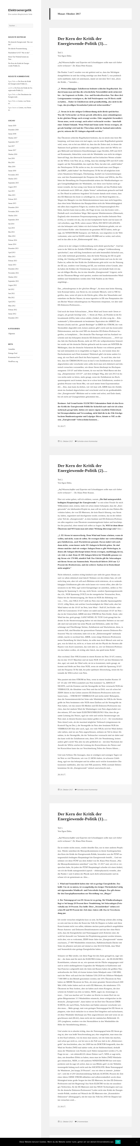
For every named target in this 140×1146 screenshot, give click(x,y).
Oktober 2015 (12, 179)
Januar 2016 (12, 171)
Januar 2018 (12, 134)
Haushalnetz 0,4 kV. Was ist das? (19, 53)
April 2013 (11, 252)
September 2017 (13, 142)
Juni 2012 (11, 293)
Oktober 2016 (12, 154)
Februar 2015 (12, 199)
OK (118, 1142)
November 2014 (13, 211)
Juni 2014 (11, 228)
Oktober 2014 (12, 216)
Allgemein (11, 334)
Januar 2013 (12, 265)
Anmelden (11, 349)
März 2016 (11, 167)
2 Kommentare (82, 1122)
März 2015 (11, 195)
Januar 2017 (12, 150)
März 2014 (11, 236)
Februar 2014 (12, 240)
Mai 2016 (11, 162)
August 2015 (12, 187)
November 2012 (13, 273)
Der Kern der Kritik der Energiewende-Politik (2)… (82, 468)
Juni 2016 (11, 158)
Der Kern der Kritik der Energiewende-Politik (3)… (82, 41)
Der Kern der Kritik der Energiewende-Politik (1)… (82, 816)
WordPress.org (13, 361)
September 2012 (13, 281)
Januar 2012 (12, 314)
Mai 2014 (11, 232)
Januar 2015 (12, 203)
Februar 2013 (12, 261)
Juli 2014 (11, 224)
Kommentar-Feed (14, 357)
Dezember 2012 (13, 269)
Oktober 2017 (12, 138)
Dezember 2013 (13, 248)
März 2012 (11, 306)
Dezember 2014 (13, 207)
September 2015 (13, 183)
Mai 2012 (11, 298)
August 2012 (12, 285)
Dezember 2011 (13, 318)
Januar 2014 (12, 244)
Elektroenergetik (19, 10)
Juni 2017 (11, 146)
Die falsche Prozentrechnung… (18, 49)
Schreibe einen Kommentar (87, 441)
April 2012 (11, 302)
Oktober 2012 (12, 277)
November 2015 (13, 175)
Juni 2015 (11, 191)
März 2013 (11, 257)
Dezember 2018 (13, 130)
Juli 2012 (11, 289)
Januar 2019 (12, 126)
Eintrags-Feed (12, 353)
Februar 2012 (12, 310)
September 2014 (13, 220)
